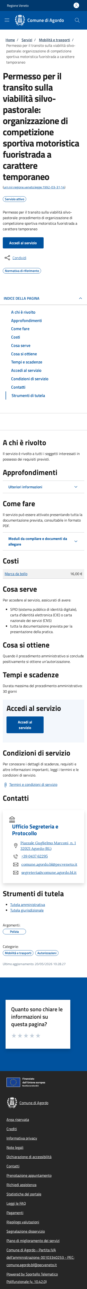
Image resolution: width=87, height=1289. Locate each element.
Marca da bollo (16, 574)
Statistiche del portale (23, 1194)
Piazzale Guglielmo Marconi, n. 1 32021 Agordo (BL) (48, 846)
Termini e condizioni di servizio (33, 784)
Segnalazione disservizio (25, 1231)
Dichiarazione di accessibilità (29, 1157)
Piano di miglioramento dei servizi (33, 1240)
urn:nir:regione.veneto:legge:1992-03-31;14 (34, 187)
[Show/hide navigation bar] (7, 20)
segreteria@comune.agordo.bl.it (49, 872)
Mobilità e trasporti (54, 40)
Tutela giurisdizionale (27, 910)
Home (10, 40)
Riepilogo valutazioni (22, 1222)
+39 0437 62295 (34, 856)
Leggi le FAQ (16, 1203)
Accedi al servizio (23, 243)
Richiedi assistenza (21, 1184)
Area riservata (17, 1119)
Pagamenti (14, 1212)
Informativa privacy (21, 1138)
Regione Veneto (18, 5)
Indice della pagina (21, 298)
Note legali (14, 1147)
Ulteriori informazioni (25, 487)
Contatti (12, 1166)
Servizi (27, 40)
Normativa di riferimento (22, 270)
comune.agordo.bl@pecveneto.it (49, 864)
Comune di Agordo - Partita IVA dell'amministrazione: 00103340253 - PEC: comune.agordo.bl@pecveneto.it (40, 1257)
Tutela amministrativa (27, 904)
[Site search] (77, 20)
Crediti (11, 1129)
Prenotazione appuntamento (29, 1175)
